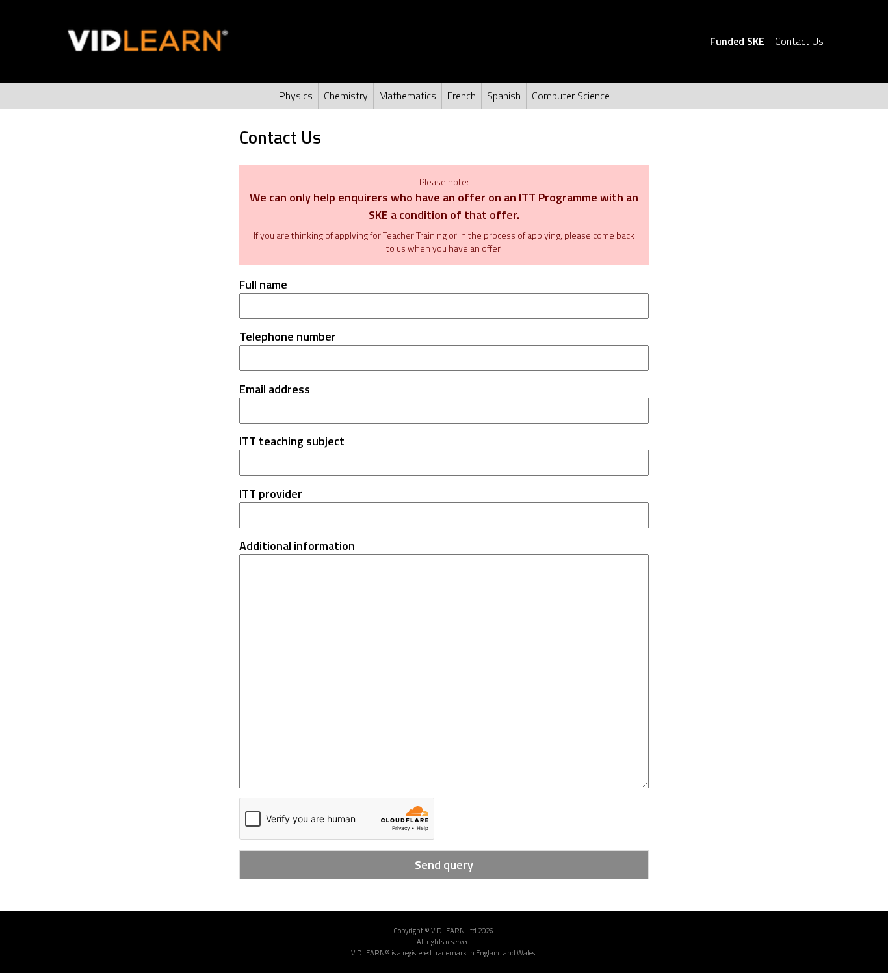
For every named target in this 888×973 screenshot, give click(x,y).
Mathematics (407, 95)
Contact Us (799, 41)
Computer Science (571, 95)
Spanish (504, 95)
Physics (296, 95)
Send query (444, 865)
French (461, 95)
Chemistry (346, 95)
